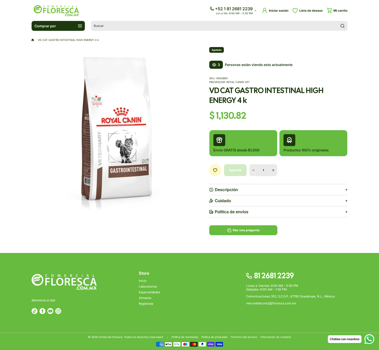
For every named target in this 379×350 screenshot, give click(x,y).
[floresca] (56, 10)
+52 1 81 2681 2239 (234, 8)
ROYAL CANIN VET (238, 82)
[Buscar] (342, 26)
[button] (337, 10)
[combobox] (219, 26)
